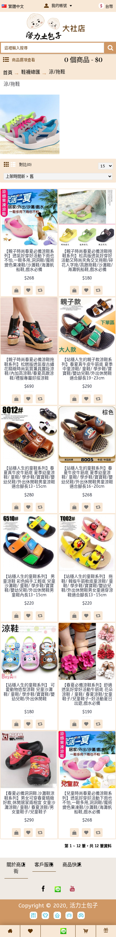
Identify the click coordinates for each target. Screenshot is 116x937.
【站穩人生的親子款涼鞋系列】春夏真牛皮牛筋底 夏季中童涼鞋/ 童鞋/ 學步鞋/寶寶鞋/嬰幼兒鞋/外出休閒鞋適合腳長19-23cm (87, 369)
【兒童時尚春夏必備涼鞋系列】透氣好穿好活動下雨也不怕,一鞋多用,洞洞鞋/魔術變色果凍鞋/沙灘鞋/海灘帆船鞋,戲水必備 (87, 802)
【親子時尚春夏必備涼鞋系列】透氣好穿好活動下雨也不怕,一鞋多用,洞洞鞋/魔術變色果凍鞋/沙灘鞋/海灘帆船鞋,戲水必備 (29, 260)
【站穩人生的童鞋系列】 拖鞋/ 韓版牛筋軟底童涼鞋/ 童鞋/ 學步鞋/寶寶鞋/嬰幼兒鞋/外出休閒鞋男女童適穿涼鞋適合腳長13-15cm (87, 586)
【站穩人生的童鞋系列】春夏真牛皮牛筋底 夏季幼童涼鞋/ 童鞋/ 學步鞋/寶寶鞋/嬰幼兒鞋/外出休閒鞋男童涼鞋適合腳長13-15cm (29, 477)
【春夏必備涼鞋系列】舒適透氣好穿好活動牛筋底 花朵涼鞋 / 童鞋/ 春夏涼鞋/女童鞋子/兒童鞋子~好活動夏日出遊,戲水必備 (87, 694)
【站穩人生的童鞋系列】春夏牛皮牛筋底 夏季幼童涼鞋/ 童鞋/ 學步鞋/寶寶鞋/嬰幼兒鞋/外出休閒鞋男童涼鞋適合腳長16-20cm (87, 477)
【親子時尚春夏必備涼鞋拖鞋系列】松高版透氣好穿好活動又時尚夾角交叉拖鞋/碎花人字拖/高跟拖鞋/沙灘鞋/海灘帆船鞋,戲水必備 (87, 260)
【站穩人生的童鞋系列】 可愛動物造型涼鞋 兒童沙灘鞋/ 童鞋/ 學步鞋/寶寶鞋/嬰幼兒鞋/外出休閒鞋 (29, 692)
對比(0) (25, 164)
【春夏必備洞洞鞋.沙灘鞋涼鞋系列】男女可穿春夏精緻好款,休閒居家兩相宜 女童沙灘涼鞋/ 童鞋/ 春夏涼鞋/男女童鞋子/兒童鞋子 (29, 802)
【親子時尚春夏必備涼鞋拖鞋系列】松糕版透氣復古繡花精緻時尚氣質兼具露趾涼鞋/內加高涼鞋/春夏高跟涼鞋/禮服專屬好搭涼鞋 (29, 369)
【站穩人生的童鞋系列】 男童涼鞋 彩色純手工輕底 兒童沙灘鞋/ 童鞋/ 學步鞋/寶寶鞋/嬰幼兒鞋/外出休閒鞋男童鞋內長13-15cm (29, 586)
